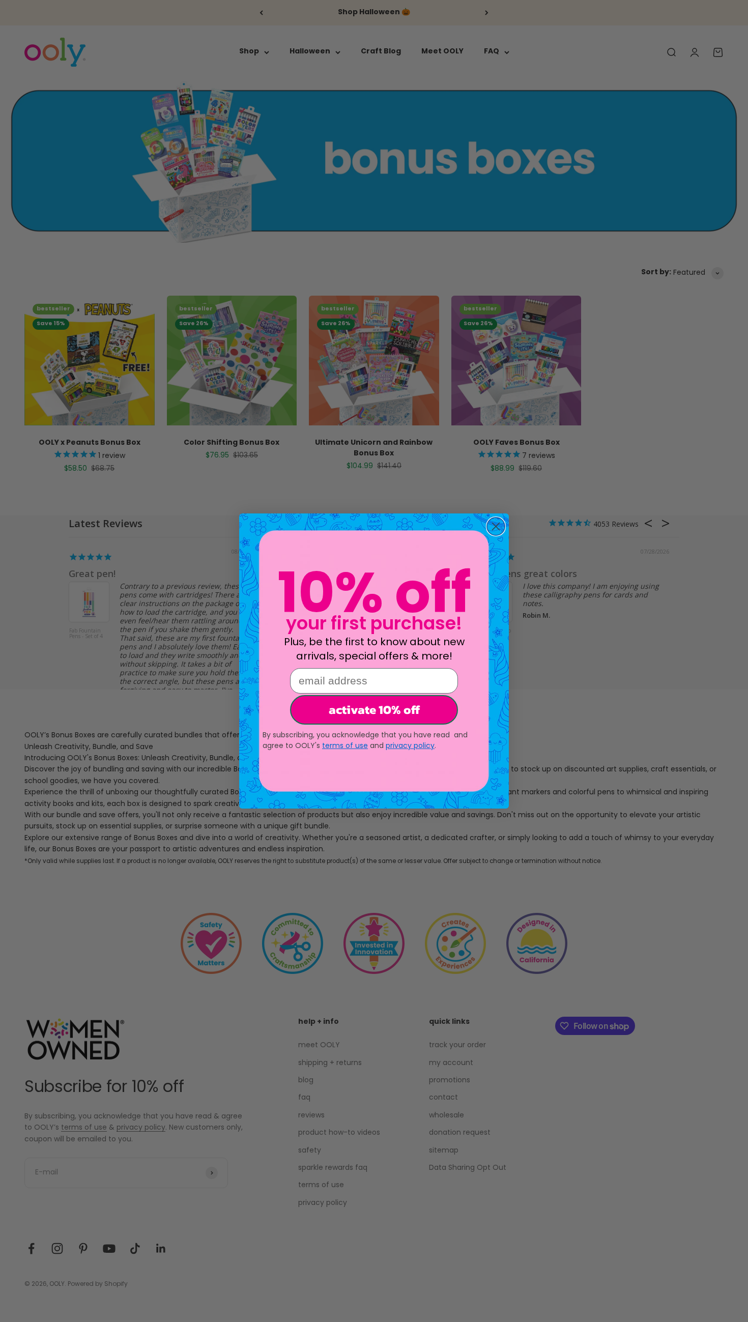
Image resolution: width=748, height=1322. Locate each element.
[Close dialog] (496, 526)
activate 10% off (374, 710)
